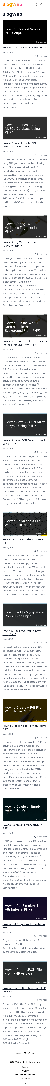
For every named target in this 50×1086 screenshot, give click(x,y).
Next (34, 1053)
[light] (36, 4)
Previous (17, 1053)
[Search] (41, 4)
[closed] (46, 4)
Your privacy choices (25, 1074)
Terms (25, 1067)
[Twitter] (25, 1082)
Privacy (25, 1070)
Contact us (25, 1078)
